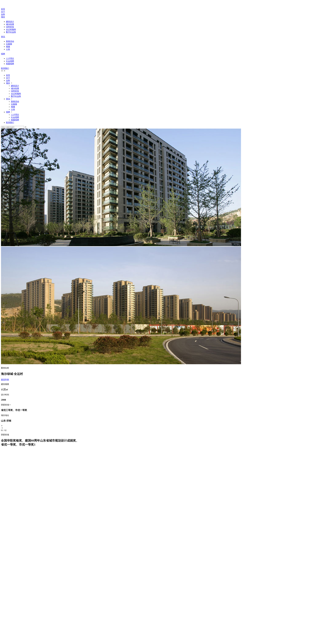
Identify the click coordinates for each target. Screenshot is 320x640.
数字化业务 (11, 32)
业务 (3, 14)
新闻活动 (10, 41)
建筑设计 (10, 22)
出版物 (9, 44)
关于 (3, 12)
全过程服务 (11, 29)
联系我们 (5, 68)
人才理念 (10, 58)
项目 (3, 17)
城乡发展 (10, 24)
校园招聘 (10, 64)
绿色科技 (10, 27)
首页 (3, 9)
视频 (8, 47)
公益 (8, 49)
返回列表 (5, 379)
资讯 (3, 37)
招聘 (3, 54)
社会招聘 (10, 61)
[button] (160, 426)
